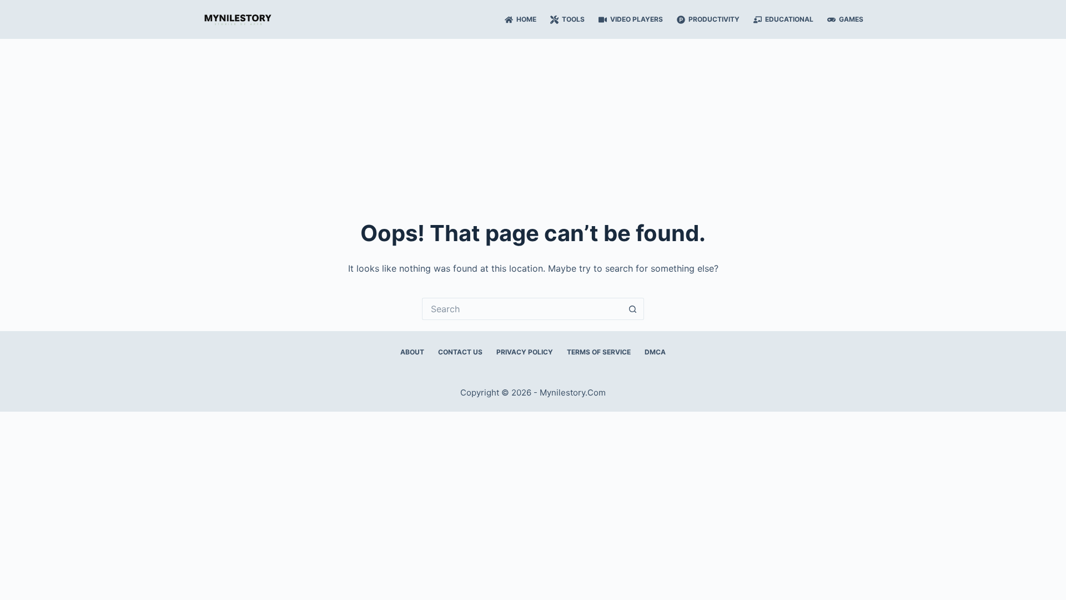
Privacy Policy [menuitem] (524, 352)
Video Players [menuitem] (636, 19)
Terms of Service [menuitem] (599, 352)
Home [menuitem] (526, 19)
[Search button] (633, 309)
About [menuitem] (412, 352)
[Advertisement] (533, 122)
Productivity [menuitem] (714, 19)
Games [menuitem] (851, 19)
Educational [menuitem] (789, 19)
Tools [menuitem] (573, 19)
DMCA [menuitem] (655, 352)
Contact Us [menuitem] (460, 352)
